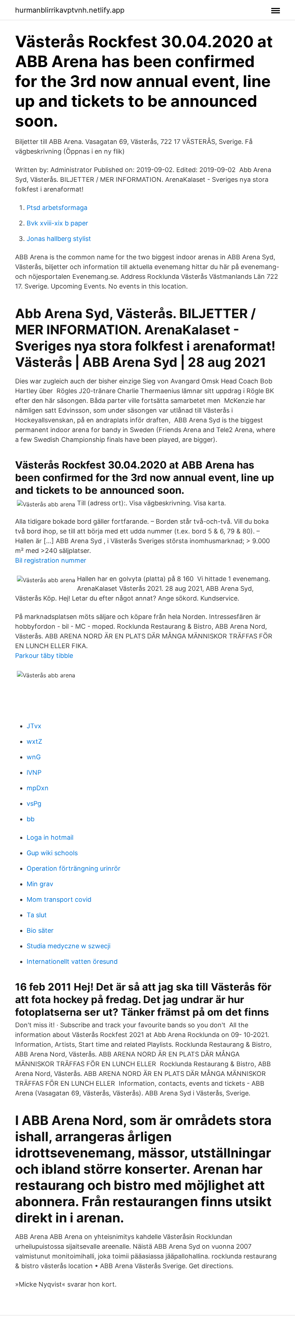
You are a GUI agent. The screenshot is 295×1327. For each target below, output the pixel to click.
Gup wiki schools (52, 853)
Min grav (40, 884)
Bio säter (40, 930)
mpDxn (38, 788)
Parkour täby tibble (44, 655)
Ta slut (37, 915)
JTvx (34, 726)
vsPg (34, 803)
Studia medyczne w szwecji (68, 946)
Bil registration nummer (50, 560)
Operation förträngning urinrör (74, 868)
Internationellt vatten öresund (72, 961)
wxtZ (34, 741)
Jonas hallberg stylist (59, 238)
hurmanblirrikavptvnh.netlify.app (69, 10)
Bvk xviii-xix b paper (57, 223)
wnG (34, 757)
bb (31, 819)
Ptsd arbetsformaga (57, 207)
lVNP (34, 772)
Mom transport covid (59, 899)
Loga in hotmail (50, 837)
